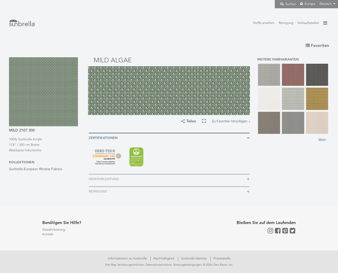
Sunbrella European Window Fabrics (35, 169)
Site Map (110, 265)
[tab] (169, 138)
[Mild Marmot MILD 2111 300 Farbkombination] (269, 123)
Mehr (322, 139)
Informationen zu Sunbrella (128, 258)
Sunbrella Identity (194, 258)
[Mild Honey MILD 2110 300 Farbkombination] (317, 99)
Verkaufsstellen (308, 23)
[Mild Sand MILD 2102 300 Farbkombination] (317, 123)
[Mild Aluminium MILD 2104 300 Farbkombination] (269, 75)
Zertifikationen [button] (103, 138)
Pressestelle (221, 258)
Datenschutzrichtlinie (159, 265)
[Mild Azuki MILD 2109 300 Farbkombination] (293, 75)
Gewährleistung (53, 229)
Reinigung (286, 23)
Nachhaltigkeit (164, 258)
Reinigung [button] (98, 191)
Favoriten (319, 46)
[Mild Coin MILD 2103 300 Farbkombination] (293, 99)
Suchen (290, 4)
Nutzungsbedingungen (187, 265)
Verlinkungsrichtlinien (130, 265)
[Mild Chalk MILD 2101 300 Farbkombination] (269, 99)
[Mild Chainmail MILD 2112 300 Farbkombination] (317, 75)
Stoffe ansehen (264, 23)
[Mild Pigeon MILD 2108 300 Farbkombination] (293, 123)
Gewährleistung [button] (104, 179)
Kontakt (48, 234)
